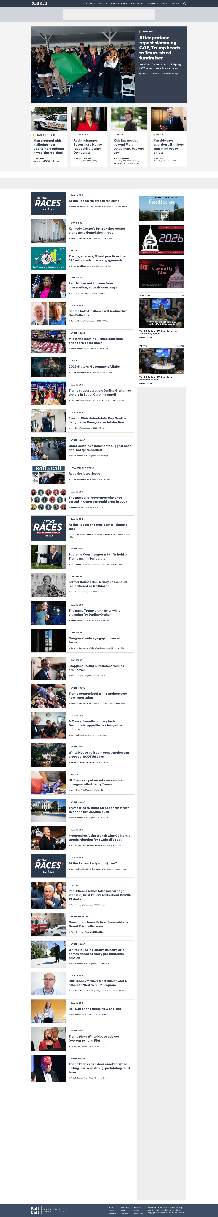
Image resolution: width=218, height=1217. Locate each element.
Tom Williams (76, 1014)
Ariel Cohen (161, 158)
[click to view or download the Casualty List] (161, 273)
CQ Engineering (77, 564)
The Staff (124, 1213)
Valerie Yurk (95, 648)
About (111, 1207)
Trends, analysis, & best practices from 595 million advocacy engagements (98, 258)
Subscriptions (138, 1213)
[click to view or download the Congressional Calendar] (161, 240)
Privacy (123, 1210)
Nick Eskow (75, 428)
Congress (76, 223)
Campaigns (148, 31)
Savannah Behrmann (79, 238)
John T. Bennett (148, 74)
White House (78, 333)
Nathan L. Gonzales (83, 158)
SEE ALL (180, 296)
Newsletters (113, 1213)
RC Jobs (136, 1210)
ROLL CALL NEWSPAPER (82, 468)
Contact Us (125, 1207)
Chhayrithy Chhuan (78, 266)
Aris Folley (75, 676)
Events (111, 1210)
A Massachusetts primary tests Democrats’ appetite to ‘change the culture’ (95, 725)
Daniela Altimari (96, 206)
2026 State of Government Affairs (94, 366)
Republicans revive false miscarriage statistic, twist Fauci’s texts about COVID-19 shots (100, 895)
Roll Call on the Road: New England (95, 1008)
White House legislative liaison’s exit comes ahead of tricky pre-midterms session (96, 954)
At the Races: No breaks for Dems (94, 200)
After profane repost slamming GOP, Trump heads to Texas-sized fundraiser (159, 48)
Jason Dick (75, 932)
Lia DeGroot (75, 790)
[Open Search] (184, 3)
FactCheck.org (77, 905)
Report (75, 250)
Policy (119, 135)
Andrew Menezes (90, 845)
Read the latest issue (84, 473)
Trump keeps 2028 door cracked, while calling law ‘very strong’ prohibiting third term (99, 1068)
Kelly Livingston (77, 762)
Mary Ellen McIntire (78, 206)
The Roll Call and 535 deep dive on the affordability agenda (158, 332)
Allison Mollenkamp (123, 158)
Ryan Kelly (75, 507)
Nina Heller (40, 158)
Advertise (137, 1207)
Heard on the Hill (46, 135)
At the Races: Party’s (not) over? (93, 863)
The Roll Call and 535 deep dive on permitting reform (156, 378)
